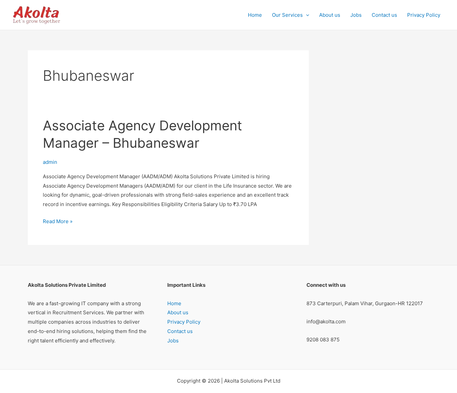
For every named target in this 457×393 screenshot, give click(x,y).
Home (255, 15)
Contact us (384, 15)
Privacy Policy (423, 15)
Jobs (356, 15)
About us (329, 15)
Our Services (287, 15)
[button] (306, 15)
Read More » (58, 220)
